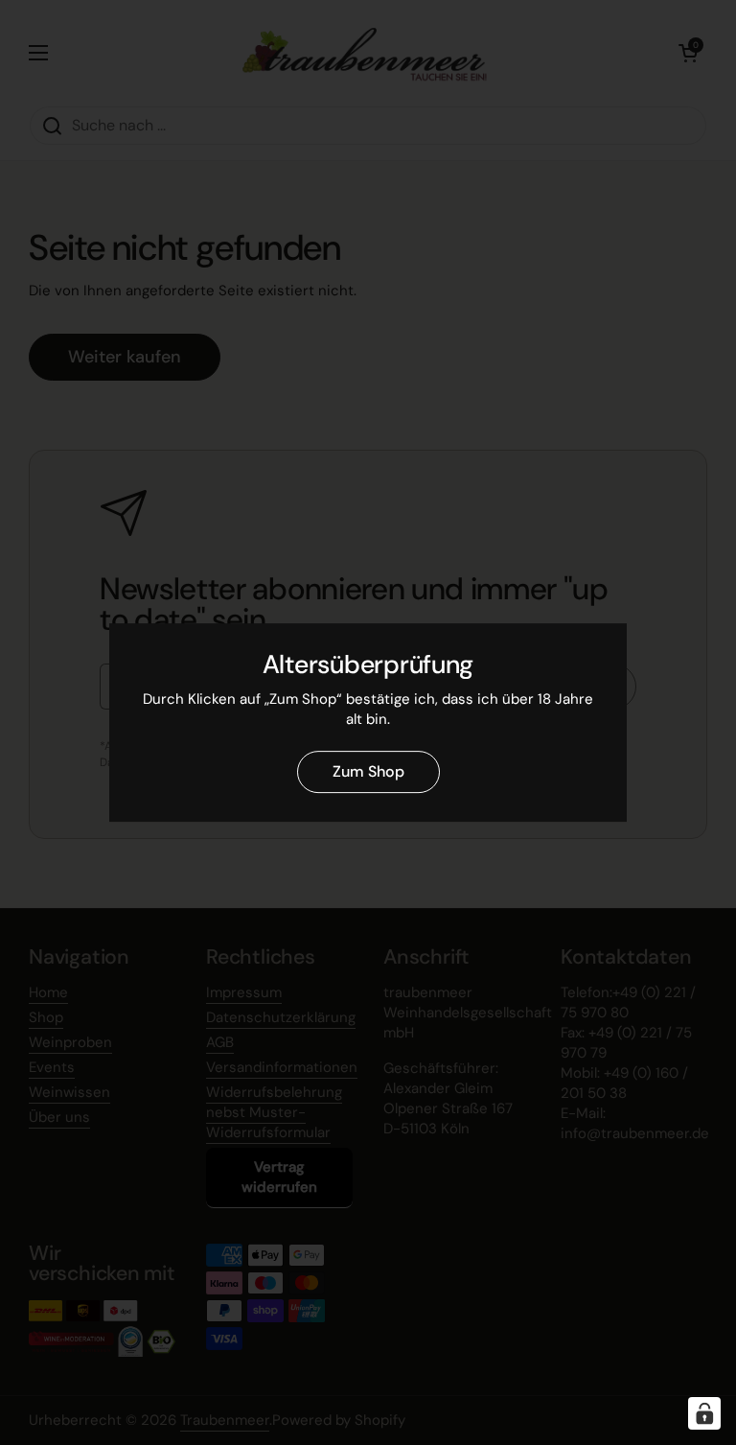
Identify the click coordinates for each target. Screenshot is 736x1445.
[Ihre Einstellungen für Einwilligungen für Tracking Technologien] (704, 1413)
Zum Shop (368, 771)
